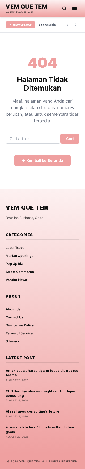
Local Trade (15, 248)
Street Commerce (20, 272)
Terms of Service (19, 333)
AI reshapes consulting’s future (32, 411)
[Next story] (75, 24)
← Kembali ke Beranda (42, 160)
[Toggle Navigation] (74, 8)
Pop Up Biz (14, 264)
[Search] (64, 8)
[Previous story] (67, 24)
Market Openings (20, 256)
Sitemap (12, 341)
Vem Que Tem (26, 7)
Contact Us (14, 317)
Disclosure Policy (20, 325)
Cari (70, 138)
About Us (13, 309)
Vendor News (16, 280)
